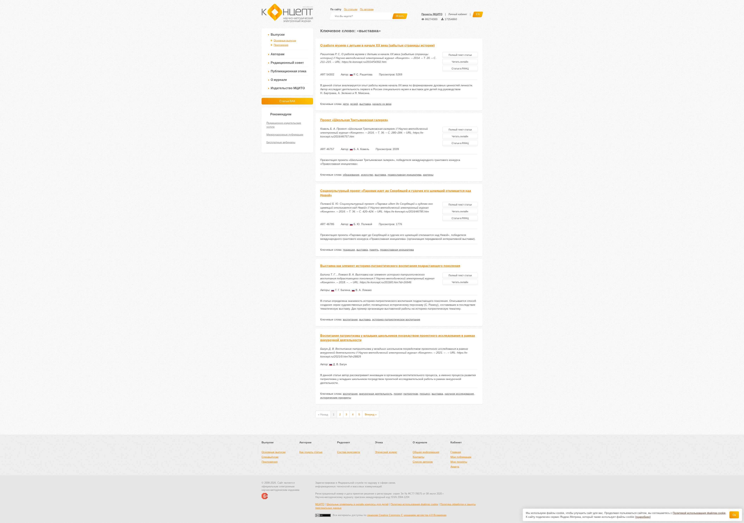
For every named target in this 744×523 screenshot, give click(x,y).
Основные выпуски (285, 40)
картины (428, 174)
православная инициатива (404, 174)
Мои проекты (458, 461)
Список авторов (423, 461)
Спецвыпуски (270, 456)
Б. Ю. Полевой (362, 224)
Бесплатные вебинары (280, 142)
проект (398, 393)
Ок (734, 514)
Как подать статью (311, 452)
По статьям (350, 9)
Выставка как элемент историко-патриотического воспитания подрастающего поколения (390, 266)
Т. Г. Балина (342, 290)
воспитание (350, 319)
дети (346, 103)
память (374, 249)
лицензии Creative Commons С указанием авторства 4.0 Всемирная (406, 515)
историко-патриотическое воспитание (396, 319)
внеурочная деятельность (375, 393)
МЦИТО (319, 504)
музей (354, 103)
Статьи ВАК (287, 101)
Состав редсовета (348, 452)
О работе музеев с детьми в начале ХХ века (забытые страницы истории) (377, 45)
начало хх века (381, 103)
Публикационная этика (288, 71)
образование (351, 174)
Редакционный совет (287, 62)
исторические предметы (335, 397)
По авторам (367, 9)
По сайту (335, 9)
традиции (349, 249)
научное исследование (459, 393)
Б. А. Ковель (361, 149)
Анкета (454, 466)
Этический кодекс (386, 452)
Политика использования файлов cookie (414, 504)
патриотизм (410, 393)
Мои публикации (460, 456)
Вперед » (371, 414)
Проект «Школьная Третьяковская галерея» (354, 120)
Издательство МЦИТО (288, 88)
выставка (365, 103)
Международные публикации (284, 134)
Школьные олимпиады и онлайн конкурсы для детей (357, 504)
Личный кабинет (457, 14)
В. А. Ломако (363, 290)
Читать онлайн (460, 61)
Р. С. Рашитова (362, 74)
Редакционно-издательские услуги (283, 124)
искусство (367, 174)
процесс (425, 393)
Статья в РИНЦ (460, 68)
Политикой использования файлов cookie (699, 512)
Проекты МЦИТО (431, 14)
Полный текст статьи (460, 55)
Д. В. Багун (339, 364)
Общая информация (426, 452)
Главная (455, 452)
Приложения (281, 45)
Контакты (418, 456)
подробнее (643, 516)
